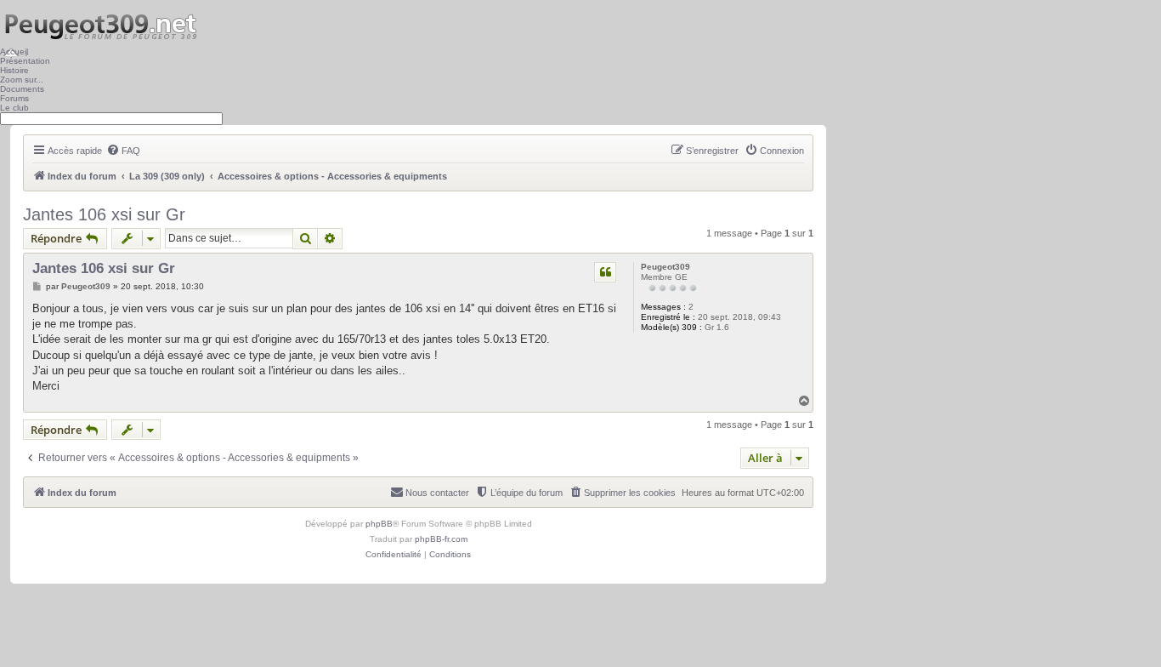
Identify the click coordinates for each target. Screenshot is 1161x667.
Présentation (25, 61)
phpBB (379, 523)
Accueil (14, 51)
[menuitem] (123, 150)
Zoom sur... (21, 79)
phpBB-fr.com (441, 539)
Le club (14, 107)
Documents (22, 89)
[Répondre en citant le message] (605, 272)
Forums (14, 98)
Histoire (14, 70)
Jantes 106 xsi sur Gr (104, 214)
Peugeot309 (665, 266)
